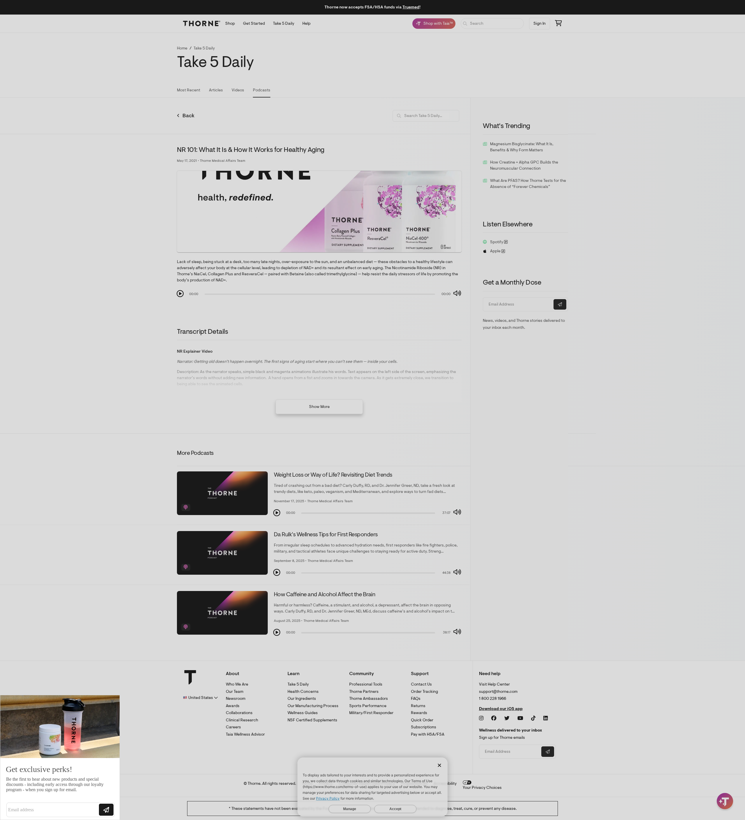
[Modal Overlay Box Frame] (60, 757)
